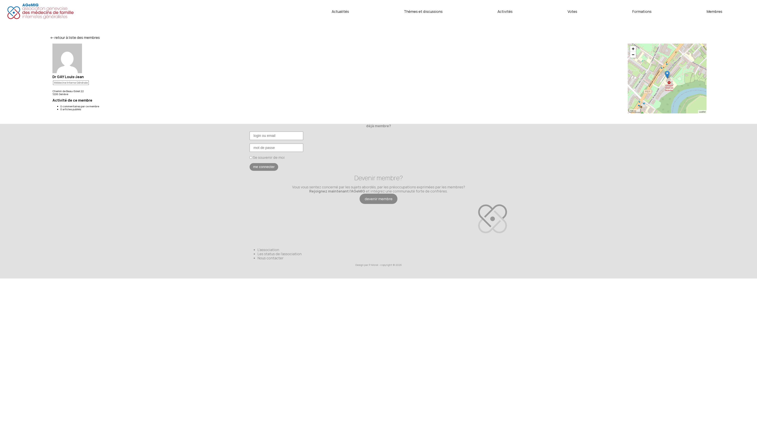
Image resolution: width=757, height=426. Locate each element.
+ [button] (633, 48)
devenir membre (378, 198)
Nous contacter (270, 258)
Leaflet (702, 111)
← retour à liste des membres (75, 37)
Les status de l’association (279, 253)
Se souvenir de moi (268, 157)
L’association (268, 249)
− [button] (633, 54)
